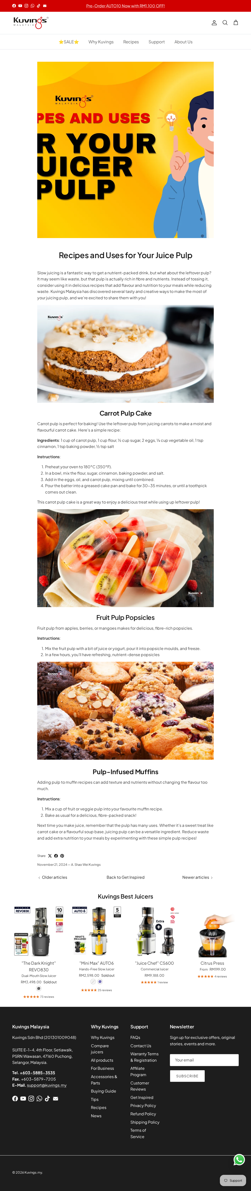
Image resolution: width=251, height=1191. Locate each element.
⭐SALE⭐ (69, 41)
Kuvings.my (33, 1172)
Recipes (131, 41)
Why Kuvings (101, 41)
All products (102, 1060)
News (96, 1115)
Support (157, 41)
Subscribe (187, 1076)
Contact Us (140, 1045)
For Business (102, 1068)
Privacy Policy (143, 1105)
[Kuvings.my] (30, 23)
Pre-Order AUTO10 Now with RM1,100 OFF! (125, 5)
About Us (184, 41)
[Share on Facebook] (56, 856)
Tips (95, 1099)
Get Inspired (141, 1097)
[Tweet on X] (50, 856)
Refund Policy (143, 1113)
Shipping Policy (145, 1122)
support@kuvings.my (47, 1085)
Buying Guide (103, 1091)
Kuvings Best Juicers (125, 896)
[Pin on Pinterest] (62, 856)
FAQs (135, 1037)
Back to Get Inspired (126, 877)
